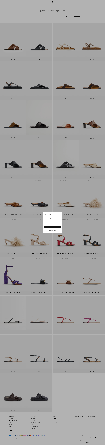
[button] (60, 214)
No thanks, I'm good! (52, 230)
